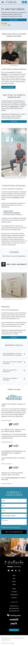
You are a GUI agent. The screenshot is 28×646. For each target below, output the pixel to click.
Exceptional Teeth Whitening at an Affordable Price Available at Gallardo (13, 453)
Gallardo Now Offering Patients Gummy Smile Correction (12, 474)
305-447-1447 (16, 611)
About (14, 575)
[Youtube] (12, 570)
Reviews (14, 588)
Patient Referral (14, 594)
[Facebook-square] (8, 570)
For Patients (14, 591)
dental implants (14, 106)
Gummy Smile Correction (12, 477)
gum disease (15, 197)
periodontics (4, 74)
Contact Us (14, 597)
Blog (14, 578)
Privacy (7, 643)
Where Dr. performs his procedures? (10, 370)
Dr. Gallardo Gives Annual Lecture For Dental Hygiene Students (13, 430)
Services (14, 581)
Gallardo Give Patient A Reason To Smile (13, 405)
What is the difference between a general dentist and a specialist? (12, 354)
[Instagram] (19, 570)
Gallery (14, 584)
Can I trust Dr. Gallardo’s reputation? (10, 379)
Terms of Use (17, 527)
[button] (2, 2)
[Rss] (15, 570)
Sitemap (12, 643)
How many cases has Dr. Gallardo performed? (12, 362)
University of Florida (8, 211)
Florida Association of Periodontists (12, 212)
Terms (2, 643)
